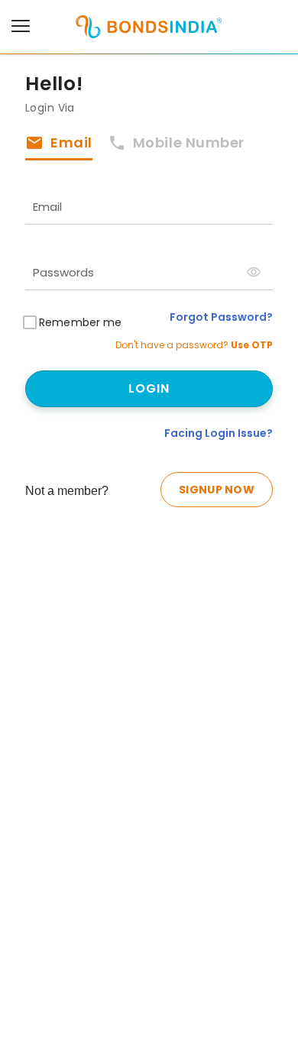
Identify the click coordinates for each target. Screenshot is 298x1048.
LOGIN (149, 388)
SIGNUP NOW (216, 489)
